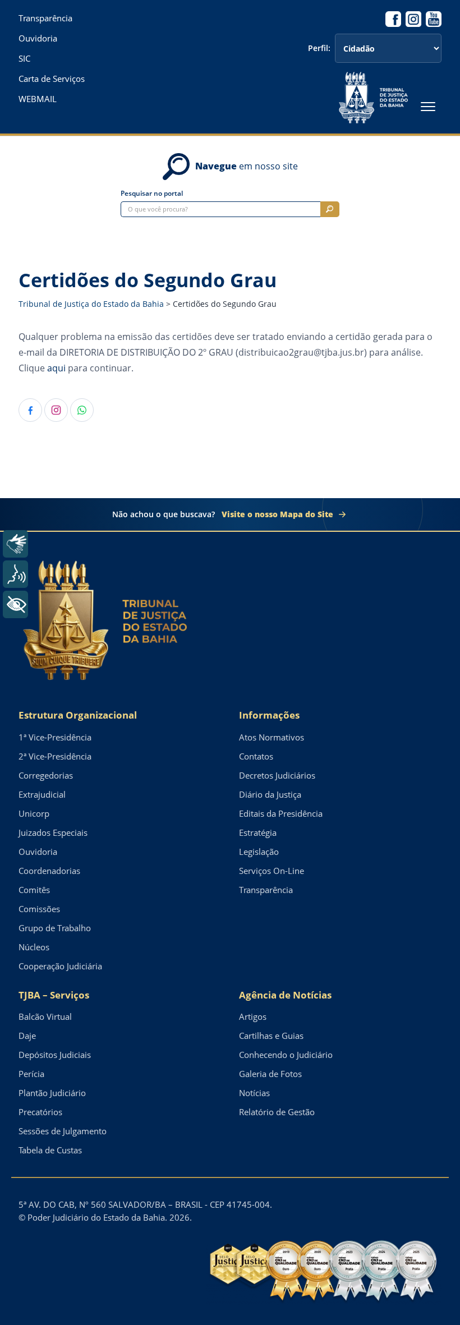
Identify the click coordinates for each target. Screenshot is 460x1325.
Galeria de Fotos (270, 1073)
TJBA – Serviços (54, 995)
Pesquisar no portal (152, 193)
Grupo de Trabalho (55, 927)
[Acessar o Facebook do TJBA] (393, 19)
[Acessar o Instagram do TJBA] (413, 19)
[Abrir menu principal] (428, 106)
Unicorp (34, 813)
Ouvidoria (38, 38)
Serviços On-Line (271, 870)
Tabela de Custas (50, 1150)
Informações (269, 715)
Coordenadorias (49, 870)
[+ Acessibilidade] (15, 604)
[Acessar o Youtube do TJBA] (433, 19)
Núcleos (34, 947)
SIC (24, 58)
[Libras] (15, 544)
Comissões (39, 908)
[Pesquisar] (329, 209)
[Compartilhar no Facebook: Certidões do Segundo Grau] (30, 410)
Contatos (256, 756)
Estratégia (258, 832)
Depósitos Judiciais (55, 1054)
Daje (27, 1035)
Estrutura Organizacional (78, 715)
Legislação (259, 851)
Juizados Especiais (53, 832)
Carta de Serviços (52, 78)
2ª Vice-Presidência (55, 756)
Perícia (31, 1073)
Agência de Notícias (285, 995)
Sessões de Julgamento (63, 1131)
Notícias (254, 1092)
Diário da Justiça (270, 794)
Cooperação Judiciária (60, 966)
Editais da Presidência (281, 813)
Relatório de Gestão (277, 1111)
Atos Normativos (271, 737)
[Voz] (15, 574)
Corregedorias (46, 775)
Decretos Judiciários (277, 775)
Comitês (34, 889)
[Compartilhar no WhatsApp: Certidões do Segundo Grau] (82, 410)
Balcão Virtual (45, 1016)
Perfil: (319, 48)
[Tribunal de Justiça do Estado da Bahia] (373, 97)
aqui (56, 368)
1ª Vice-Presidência (55, 737)
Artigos (252, 1016)
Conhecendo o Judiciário (286, 1054)
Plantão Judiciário (52, 1092)
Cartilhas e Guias (271, 1035)
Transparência (45, 18)
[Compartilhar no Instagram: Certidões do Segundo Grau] (56, 410)
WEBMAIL (38, 99)
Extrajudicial (42, 794)
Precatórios (40, 1111)
